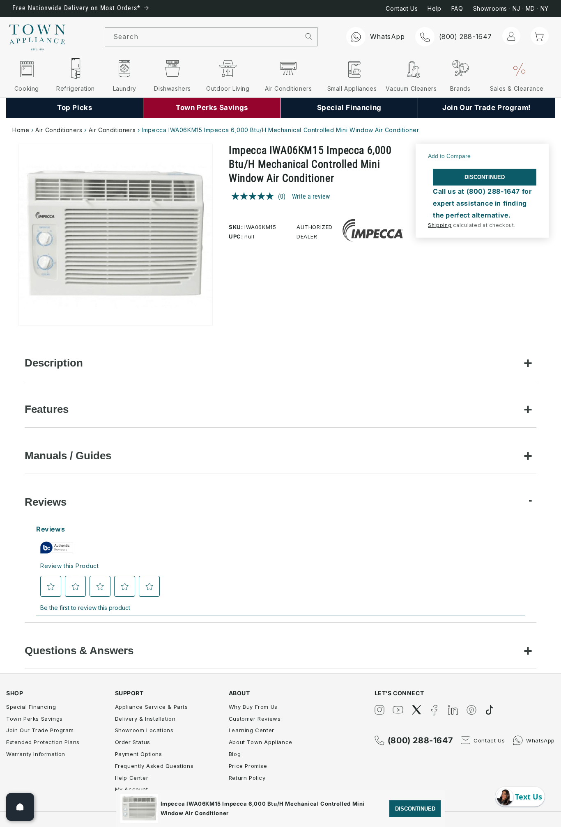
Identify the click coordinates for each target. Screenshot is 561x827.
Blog (235, 754)
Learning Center (251, 730)
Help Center (132, 777)
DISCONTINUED (484, 177)
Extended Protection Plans (43, 742)
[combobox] (203, 36)
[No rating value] (254, 196)
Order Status (132, 742)
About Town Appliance (260, 742)
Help (434, 8)
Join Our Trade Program (40, 730)
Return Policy (247, 777)
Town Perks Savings (34, 718)
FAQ (457, 8)
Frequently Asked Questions (154, 766)
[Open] (20, 807)
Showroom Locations (144, 730)
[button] (540, 36)
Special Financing (31, 706)
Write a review (311, 196)
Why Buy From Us (253, 706)
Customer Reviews (255, 718)
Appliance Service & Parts (151, 706)
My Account (131, 789)
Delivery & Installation (145, 718)
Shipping (440, 225)
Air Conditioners (59, 129)
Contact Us (402, 8)
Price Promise (248, 766)
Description (54, 363)
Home (20, 129)
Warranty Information (35, 754)
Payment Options (138, 754)
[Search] (309, 36)
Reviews (46, 502)
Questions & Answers (79, 650)
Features (47, 409)
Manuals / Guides (68, 455)
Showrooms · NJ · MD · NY (511, 8)
